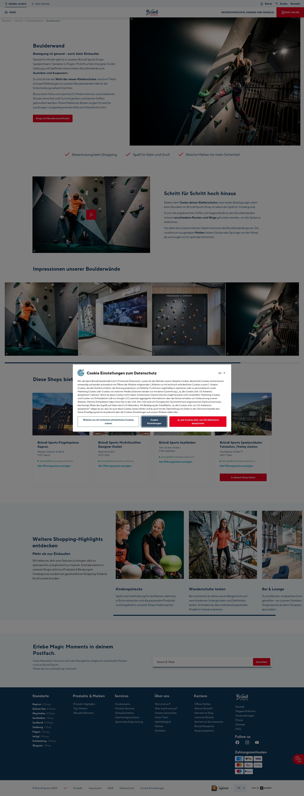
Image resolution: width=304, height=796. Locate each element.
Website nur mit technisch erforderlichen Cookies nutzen (108, 421)
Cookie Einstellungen (154, 421)
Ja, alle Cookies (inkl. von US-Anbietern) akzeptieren (198, 421)
